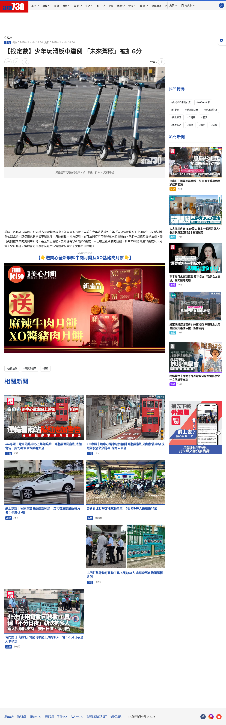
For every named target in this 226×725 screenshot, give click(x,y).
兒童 (46, 368)
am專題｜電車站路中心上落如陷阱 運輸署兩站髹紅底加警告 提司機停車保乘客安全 (43, 446)
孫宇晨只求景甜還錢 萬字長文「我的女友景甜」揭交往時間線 (195, 278)
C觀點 (192, 117)
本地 (7, 42)
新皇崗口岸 (192, 109)
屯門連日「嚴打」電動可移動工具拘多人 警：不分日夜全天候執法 (44, 639)
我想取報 (21, 716)
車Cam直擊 (204, 102)
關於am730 (35, 716)
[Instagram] (211, 716)
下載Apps (62, 716)
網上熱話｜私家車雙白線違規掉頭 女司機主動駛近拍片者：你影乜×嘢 (42, 510)
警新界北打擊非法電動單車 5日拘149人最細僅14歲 (122, 508)
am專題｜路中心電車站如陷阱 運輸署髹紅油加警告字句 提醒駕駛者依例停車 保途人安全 (126, 446)
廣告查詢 (9, 716)
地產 (172, 236)
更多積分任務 (131, 702)
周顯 (215, 125)
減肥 (203, 125)
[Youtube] (219, 716)
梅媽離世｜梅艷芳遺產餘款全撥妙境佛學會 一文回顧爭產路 (195, 377)
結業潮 (175, 109)
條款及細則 (116, 716)
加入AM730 (77, 716)
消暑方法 (176, 125)
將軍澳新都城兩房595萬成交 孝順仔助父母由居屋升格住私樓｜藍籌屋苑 (195, 326)
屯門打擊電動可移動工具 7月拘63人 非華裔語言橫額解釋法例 (125, 575)
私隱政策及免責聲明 (97, 716)
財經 (172, 188)
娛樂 (172, 284)
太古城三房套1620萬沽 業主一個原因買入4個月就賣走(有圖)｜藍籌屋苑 (195, 230)
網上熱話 (176, 117)
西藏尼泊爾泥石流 (181, 102)
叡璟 (205, 117)
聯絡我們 (49, 716)
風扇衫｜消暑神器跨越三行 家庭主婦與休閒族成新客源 (195, 182)
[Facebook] (203, 716)
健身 (191, 125)
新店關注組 (211, 109)
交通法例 (12, 368)
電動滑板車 (30, 368)
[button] (173, 5)
